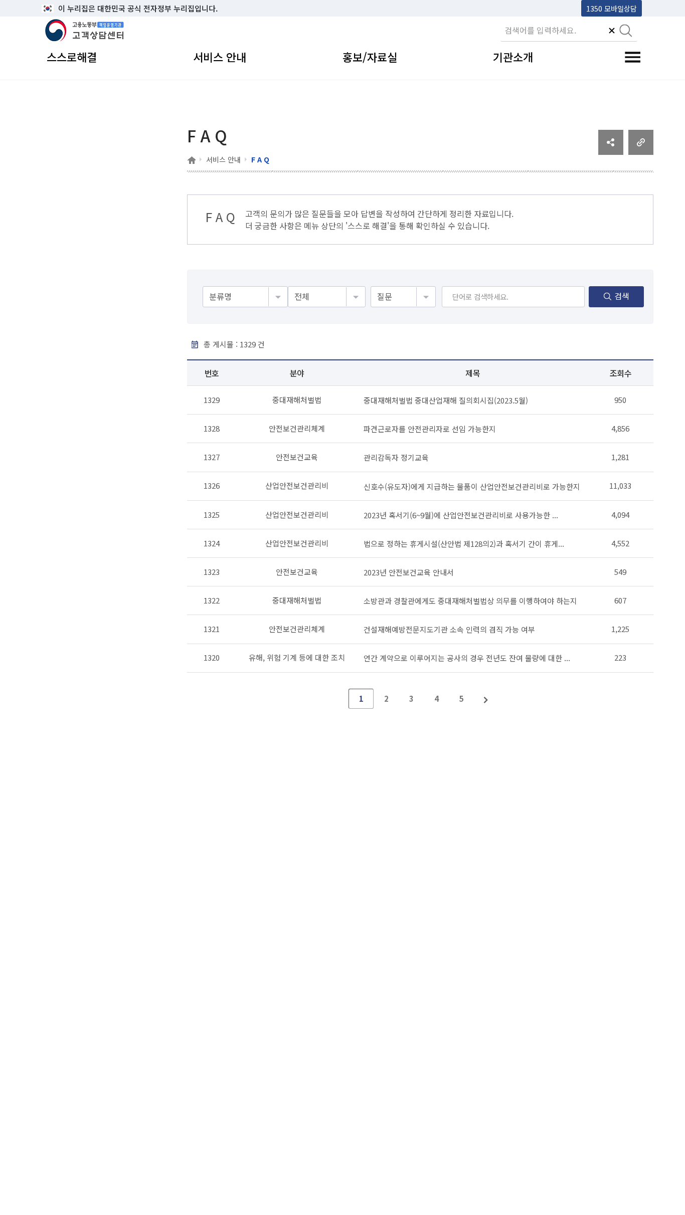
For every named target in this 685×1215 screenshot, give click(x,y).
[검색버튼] (625, 31)
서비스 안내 (223, 159)
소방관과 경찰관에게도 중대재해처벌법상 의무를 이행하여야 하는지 (470, 600)
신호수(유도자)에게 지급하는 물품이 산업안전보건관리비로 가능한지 (472, 486)
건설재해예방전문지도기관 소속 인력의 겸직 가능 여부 (449, 629)
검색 (621, 296)
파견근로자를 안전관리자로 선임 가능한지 (430, 429)
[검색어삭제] (611, 31)
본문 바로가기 (67, 8)
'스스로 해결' (367, 226)
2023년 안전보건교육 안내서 (409, 572)
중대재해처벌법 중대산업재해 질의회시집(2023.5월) (446, 400)
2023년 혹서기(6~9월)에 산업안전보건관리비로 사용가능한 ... (461, 514)
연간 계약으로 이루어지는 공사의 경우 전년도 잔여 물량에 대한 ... (467, 658)
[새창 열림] (610, 151)
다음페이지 (486, 699)
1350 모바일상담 (611, 8)
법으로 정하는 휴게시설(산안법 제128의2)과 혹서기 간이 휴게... (464, 543)
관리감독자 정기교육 (396, 457)
